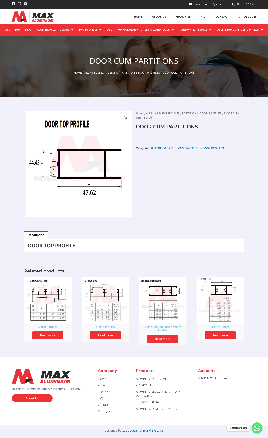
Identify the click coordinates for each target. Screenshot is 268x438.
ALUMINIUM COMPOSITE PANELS (238, 29)
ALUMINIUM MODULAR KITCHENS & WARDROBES (138, 29)
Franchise (183, 16)
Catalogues (248, 16)
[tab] (36, 235)
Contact (222, 16)
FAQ (203, 16)
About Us (159, 16)
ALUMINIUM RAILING (18, 29)
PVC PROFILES (88, 29)
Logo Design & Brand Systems (143, 430)
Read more (48, 335)
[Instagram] (19, 3)
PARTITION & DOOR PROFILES (140, 72)
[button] (32, 398)
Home (138, 16)
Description (36, 235)
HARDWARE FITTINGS (193, 29)
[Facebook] (13, 3)
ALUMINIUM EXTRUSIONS (53, 29)
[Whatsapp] (257, 427)
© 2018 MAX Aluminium (212, 378)
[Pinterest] (25, 3)
